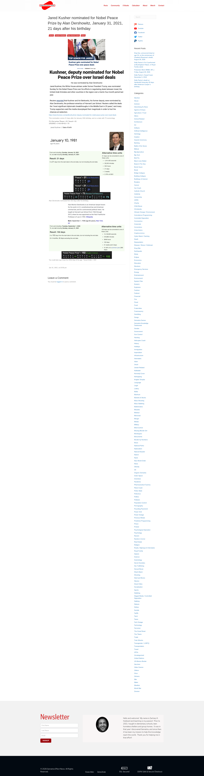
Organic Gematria (140, 473)
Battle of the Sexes (140, 146)
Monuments (138, 436)
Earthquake (138, 251)
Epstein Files (138, 281)
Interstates (137, 358)
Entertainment (139, 275)
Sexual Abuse (138, 569)
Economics (138, 260)
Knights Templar (139, 379)
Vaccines (137, 664)
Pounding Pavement (141, 509)
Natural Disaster (139, 452)
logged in (60, 282)
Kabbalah (137, 370)
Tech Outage (138, 622)
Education (137, 263)
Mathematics (138, 406)
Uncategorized (139, 655)
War (135, 679)
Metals (136, 421)
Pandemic (137, 482)
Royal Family (138, 551)
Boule (136, 170)
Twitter (139, 36)
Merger (136, 418)
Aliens (136, 116)
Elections (137, 266)
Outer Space (138, 476)
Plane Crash (138, 488)
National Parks (139, 445)
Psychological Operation (142, 530)
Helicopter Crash (139, 340)
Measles (137, 409)
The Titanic (138, 634)
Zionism (137, 691)
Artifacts (137, 128)
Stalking (137, 601)
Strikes (136, 607)
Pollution (137, 500)
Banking (137, 143)
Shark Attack (138, 572)
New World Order (73, 35)
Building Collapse (140, 176)
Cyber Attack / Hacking (141, 236)
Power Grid (138, 512)
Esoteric (137, 284)
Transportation (139, 646)
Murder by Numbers (141, 440)
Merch (152, 5)
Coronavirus (138, 221)
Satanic (136, 554)
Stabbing (137, 593)
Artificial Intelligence (140, 131)
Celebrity (137, 194)
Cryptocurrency (139, 233)
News (83, 35)
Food (136, 305)
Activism (137, 104)
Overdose (137, 479)
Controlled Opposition (141, 218)
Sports (136, 590)
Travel (136, 649)
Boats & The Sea (140, 164)
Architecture (138, 122)
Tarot (136, 616)
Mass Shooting (139, 400)
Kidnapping (138, 376)
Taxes (136, 619)
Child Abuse (138, 206)
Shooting (137, 575)
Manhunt (137, 394)
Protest (136, 527)
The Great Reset (139, 631)
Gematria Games (140, 320)
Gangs (136, 317)
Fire (135, 299)
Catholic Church (139, 191)
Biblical (136, 149)
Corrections (138, 227)
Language (137, 382)
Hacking (137, 337)
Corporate (137, 224)
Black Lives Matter (140, 161)
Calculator (136, 5)
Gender (136, 328)
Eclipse (136, 257)
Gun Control (138, 334)
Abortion (137, 98)
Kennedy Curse (139, 373)
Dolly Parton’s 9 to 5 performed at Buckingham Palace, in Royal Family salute (144, 65)
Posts (106, 5)
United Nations (139, 658)
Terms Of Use (101, 772)
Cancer (136, 185)
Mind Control (138, 428)
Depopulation (138, 242)
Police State (138, 491)
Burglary (137, 182)
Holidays (137, 346)
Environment (138, 278)
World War (137, 688)
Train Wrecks (138, 640)
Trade (136, 637)
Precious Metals (139, 518)
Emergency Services (141, 269)
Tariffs (136, 613)
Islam (136, 361)
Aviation (137, 137)
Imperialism (138, 352)
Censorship (138, 197)
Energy (136, 272)
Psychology (138, 533)
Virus (136, 673)
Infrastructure (138, 355)
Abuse (136, 101)
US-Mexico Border (140, 661)
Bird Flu (136, 158)
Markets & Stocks (140, 397)
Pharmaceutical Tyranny (142, 485)
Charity (136, 203)
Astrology (137, 134)
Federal (136, 293)
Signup (45, 740)
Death (136, 239)
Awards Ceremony (140, 140)
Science (137, 557)
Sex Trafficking (139, 566)
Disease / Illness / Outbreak (143, 245)
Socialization (138, 587)
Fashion (137, 290)
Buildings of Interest (140, 179)
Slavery (136, 581)
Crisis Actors (138, 230)
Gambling (137, 314)
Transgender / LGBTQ (141, 643)
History (136, 343)
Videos (136, 670)
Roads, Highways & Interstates (144, 548)
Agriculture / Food (140, 113)
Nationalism (138, 449)
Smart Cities (138, 584)
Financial (137, 296)
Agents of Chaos (139, 110)
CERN (136, 200)
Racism (136, 536)
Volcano (137, 676)
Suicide (136, 610)
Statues (136, 604)
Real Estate (138, 542)
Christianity (138, 209)
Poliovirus (137, 494)
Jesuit (51, 35)
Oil (135, 470)
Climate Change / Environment (144, 212)
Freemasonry (138, 311)
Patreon (140, 24)
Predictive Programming (142, 521)
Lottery (136, 388)
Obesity (136, 467)
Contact (161, 5)
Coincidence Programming (143, 215)
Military (136, 424)
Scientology (138, 560)
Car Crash (137, 188)
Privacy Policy (89, 772)
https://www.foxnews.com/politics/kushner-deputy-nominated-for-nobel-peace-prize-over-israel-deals (82, 115)
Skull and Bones (139, 578)
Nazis (136, 458)
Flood (136, 302)
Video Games (138, 667)
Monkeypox (138, 433)
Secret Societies (139, 563)
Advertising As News (141, 107)
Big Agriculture (139, 152)
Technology (138, 625)
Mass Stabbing (139, 403)
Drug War (137, 248)
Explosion (137, 287)
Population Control (140, 503)
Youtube (140, 28)
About (145, 5)
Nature (136, 455)
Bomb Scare (138, 167)
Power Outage (139, 515)
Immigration (138, 349)
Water (136, 682)
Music (136, 443)
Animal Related (139, 119)
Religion (137, 545)
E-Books (126, 5)
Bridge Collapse (139, 173)
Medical (136, 412)
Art (135, 125)
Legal (136, 385)
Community (115, 5)
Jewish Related (60, 35)
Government (138, 331)
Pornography (138, 506)
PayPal (140, 41)
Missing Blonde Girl (140, 431)
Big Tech (137, 155)
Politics (136, 497)
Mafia (136, 391)
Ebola (136, 254)
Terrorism (137, 628)
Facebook (141, 32)
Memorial (137, 415)
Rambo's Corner (139, 539)
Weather (137, 685)
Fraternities (138, 308)
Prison (136, 524)
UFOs (136, 652)
